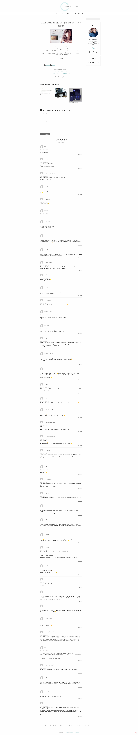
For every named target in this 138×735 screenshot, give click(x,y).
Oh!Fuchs (66, 732)
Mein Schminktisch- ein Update (60, 97)
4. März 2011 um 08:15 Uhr (44, 314)
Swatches (62, 60)
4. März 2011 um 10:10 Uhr (44, 425)
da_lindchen (49, 409)
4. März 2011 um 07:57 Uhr (44, 278)
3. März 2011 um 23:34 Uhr (44, 202)
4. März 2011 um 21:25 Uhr (44, 621)
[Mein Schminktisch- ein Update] (61, 92)
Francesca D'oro (50, 436)
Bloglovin (81, 725)
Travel (68, 13)
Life (63, 13)
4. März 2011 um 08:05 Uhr (44, 290)
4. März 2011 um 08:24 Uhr (44, 328)
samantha (48, 703)
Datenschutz (77, 732)
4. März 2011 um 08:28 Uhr (44, 341)
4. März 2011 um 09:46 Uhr (44, 387)
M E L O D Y (49, 353)
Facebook (49, 725)
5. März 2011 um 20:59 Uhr (44, 668)
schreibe (60, 73)
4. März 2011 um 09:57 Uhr (44, 412)
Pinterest (73, 725)
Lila (47, 606)
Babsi (47, 466)
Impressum (72, 732)
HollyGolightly (50, 665)
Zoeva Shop (60, 58)
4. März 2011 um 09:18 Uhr (44, 372)
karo (47, 186)
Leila (47, 547)
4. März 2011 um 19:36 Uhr (44, 595)
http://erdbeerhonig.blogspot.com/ (47, 166)
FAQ (74, 13)
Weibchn (48, 520)
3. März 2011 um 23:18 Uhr (44, 162)
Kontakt (80, 13)
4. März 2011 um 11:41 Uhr (44, 453)
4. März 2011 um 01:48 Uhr (44, 224)
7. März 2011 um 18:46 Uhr (44, 694)
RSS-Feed (89, 725)
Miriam (48, 236)
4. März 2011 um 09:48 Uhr (44, 401)
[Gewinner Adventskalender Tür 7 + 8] (46, 90)
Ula (47, 146)
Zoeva (66, 69)
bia (47, 159)
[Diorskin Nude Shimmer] (75, 95)
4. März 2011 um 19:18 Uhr (44, 582)
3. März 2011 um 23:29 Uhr (44, 176)
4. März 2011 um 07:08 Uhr (44, 265)
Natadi (48, 199)
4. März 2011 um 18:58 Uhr (44, 550)
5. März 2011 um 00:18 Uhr (44, 635)
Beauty (57, 13)
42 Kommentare (63, 19)
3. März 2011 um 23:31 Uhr (44, 189)
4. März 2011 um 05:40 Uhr (44, 252)
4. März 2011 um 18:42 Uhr (44, 537)
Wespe (47, 678)
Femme (48, 275)
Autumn (48, 384)
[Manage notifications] (136, 733)
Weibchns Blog (43, 527)
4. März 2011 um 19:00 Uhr (44, 569)
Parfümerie (61, 69)
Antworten (80, 154)
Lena (47, 325)
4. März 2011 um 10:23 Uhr (44, 439)
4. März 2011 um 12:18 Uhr (44, 469)
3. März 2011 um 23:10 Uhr (44, 149)
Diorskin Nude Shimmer (73, 102)
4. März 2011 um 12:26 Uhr (44, 482)
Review (56, 60)
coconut (48, 287)
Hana (47, 398)
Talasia (48, 250)
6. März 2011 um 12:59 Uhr (44, 680)
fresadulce (49, 592)
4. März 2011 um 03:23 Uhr (44, 238)
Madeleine (49, 618)
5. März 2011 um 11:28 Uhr (44, 650)
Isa (47, 210)
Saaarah (48, 300)
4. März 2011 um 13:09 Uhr (44, 496)
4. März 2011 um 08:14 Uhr (44, 303)
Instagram (64, 725)
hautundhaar (49, 479)
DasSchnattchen (50, 422)
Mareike (48, 450)
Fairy (47, 534)
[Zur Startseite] (69, 6)
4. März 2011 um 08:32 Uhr (44, 356)
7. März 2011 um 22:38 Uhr (44, 706)
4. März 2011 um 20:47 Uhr (44, 609)
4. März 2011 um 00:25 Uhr (44, 213)
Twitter (56, 725)
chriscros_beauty (50, 173)
